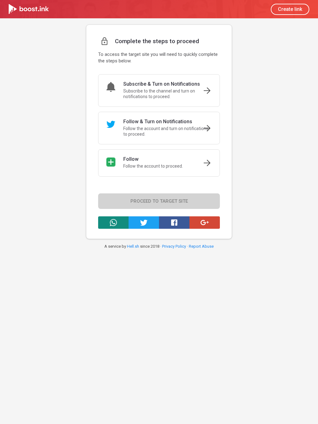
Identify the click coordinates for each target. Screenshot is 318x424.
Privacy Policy (174, 246)
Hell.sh (133, 246)
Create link (290, 9)
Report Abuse (201, 246)
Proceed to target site (159, 201)
